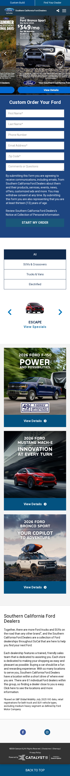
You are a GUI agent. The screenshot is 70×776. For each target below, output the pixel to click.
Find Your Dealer (52, 2)
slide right (65, 55)
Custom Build (17, 2)
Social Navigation (58, 11)
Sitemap (56, 749)
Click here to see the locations (22, 688)
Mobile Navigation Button (64, 11)
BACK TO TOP (35, 770)
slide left (5, 55)
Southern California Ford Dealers (30, 11)
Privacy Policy (35, 753)
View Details (33, 421)
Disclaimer (46, 749)
